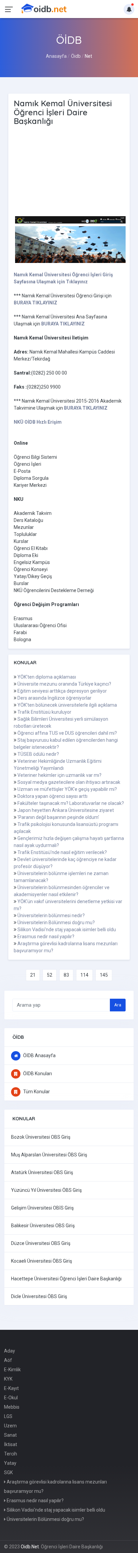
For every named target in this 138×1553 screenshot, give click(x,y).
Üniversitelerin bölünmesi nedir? (51, 915)
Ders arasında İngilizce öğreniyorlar (54, 698)
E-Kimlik (12, 1369)
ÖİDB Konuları (37, 1073)
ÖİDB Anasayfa (39, 1055)
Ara (117, 1004)
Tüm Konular (36, 1091)
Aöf (8, 1360)
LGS (8, 1416)
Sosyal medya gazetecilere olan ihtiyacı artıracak (68, 782)
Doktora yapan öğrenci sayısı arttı (52, 796)
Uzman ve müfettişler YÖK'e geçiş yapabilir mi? (67, 789)
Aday (9, 1351)
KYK (8, 1379)
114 (84, 975)
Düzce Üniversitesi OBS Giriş (40, 1243)
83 (66, 975)
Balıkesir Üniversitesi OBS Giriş (43, 1225)
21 (33, 975)
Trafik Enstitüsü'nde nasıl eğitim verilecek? (62, 852)
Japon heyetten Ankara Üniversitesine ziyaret (65, 810)
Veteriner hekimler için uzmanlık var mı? (59, 775)
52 (49, 975)
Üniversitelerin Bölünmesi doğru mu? (56, 922)
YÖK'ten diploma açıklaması (46, 677)
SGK (8, 1472)
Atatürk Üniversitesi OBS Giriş (42, 1172)
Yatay (10, 1463)
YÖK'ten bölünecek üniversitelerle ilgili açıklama (67, 705)
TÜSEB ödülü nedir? (38, 754)
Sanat (10, 1435)
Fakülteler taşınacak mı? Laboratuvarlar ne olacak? (70, 803)
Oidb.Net (30, 1546)
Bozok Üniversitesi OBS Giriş (40, 1137)
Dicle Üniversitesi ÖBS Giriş (39, 1296)
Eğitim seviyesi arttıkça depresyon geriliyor (62, 691)
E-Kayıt (11, 1388)
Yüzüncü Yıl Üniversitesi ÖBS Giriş (46, 1190)
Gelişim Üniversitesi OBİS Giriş (42, 1208)
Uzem (10, 1425)
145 (104, 975)
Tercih (10, 1453)
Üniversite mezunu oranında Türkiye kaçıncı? (64, 684)
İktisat (10, 1444)
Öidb (76, 56)
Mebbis (11, 1407)
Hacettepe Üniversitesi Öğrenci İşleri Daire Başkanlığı (66, 1278)
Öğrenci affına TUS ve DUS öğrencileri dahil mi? (67, 733)
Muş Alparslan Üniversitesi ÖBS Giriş (49, 1154)
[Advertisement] (71, 171)
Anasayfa (56, 56)
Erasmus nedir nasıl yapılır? (45, 936)
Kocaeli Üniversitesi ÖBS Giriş (41, 1261)
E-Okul (11, 1397)
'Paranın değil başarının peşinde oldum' (58, 817)
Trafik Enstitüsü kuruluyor (44, 712)
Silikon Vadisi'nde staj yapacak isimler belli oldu (66, 929)
